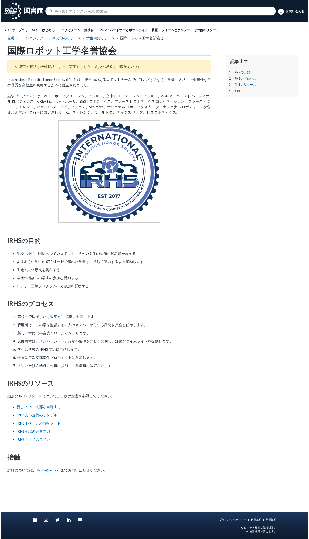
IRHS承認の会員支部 (33, 431)
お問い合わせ (295, 11)
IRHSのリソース (244, 84)
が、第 (63, 316)
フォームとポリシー (176, 30)
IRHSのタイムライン (33, 439)
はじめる (48, 30)
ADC (35, 30)
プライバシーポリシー (232, 519)
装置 (155, 30)
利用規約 (256, 519)
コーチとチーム (69, 30)
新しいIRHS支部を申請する (39, 407)
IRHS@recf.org (49, 470)
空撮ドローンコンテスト (27, 38)
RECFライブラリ (16, 30)
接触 (236, 91)
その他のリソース (206, 30)
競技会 (89, 30)
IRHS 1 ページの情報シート (39, 423)
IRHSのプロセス (244, 78)
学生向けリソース (100, 38)
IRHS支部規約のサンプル (37, 415)
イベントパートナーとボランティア (122, 30)
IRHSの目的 (241, 72)
